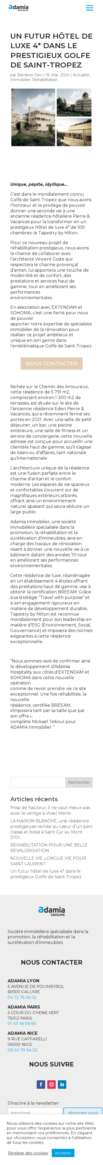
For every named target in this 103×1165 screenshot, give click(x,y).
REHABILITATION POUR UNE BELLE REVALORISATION (49, 848)
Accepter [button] (63, 1153)
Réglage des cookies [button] (28, 1153)
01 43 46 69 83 (22, 1023)
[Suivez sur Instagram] (51, 1084)
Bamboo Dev (29, 75)
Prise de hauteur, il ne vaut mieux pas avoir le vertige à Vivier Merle (50, 810)
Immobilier (20, 79)
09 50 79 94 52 (22, 1049)
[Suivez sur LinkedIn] (62, 1084)
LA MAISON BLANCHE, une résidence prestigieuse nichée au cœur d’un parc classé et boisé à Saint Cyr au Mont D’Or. (51, 829)
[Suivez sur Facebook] (41, 1084)
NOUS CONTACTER (51, 363)
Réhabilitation (45, 79)
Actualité (81, 75)
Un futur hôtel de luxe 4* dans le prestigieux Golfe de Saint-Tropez (46, 874)
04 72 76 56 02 (22, 997)
